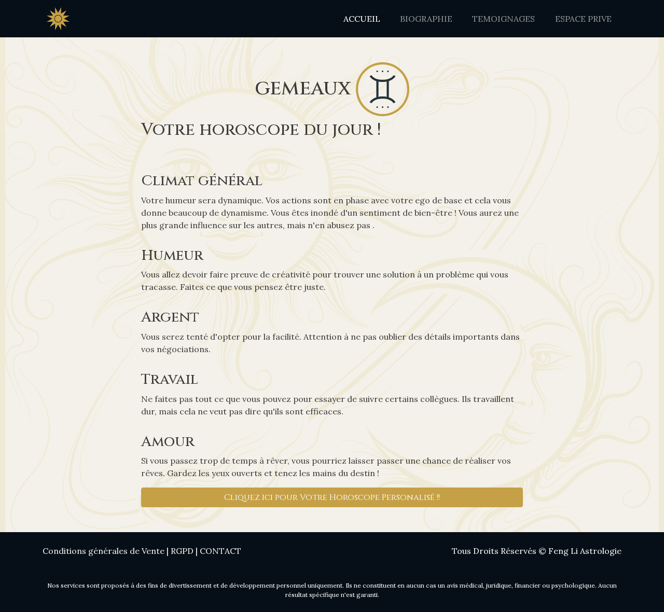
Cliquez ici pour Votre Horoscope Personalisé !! (332, 497)
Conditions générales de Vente (103, 551)
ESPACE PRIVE (583, 18)
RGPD (182, 551)
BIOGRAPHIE (426, 18)
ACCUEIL (361, 18)
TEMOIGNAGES (503, 18)
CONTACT (220, 551)
